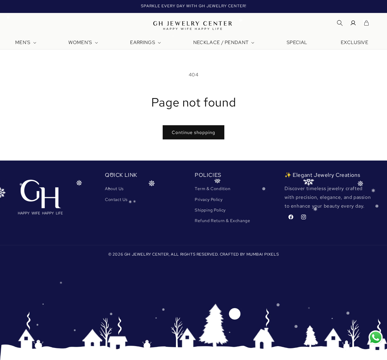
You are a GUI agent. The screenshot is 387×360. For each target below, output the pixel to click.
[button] (25, 42)
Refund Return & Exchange (222, 220)
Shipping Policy (210, 210)
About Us (114, 188)
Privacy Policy (209, 199)
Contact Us (116, 199)
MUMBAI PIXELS (262, 254)
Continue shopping (193, 132)
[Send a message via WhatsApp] (375, 337)
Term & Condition (213, 188)
